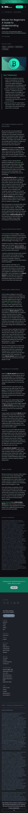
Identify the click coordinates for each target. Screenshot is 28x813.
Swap (4, 625)
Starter (4, 627)
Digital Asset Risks (7, 682)
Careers (5, 660)
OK (14, 810)
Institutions (5, 635)
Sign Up (5, 645)
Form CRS (5, 673)
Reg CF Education (7, 677)
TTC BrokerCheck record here (9, 740)
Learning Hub (8, 12)
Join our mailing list (8, 616)
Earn (4, 629)
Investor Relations (7, 662)
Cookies (5, 691)
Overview (5, 658)
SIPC (16, 1)
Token (4, 624)
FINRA (13, 1)
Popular (5, 639)
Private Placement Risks (7, 679)
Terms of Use (6, 687)
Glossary (5, 652)
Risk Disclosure (6, 693)
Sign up (19, 7)
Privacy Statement (14, 808)
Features (5, 622)
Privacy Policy (5, 724)
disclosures (23, 742)
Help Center (6, 646)
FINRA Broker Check (7, 671)
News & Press (6, 650)
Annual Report (6, 695)
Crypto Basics (17, 12)
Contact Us (6, 663)
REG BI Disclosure (7, 675)
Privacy (4, 689)
